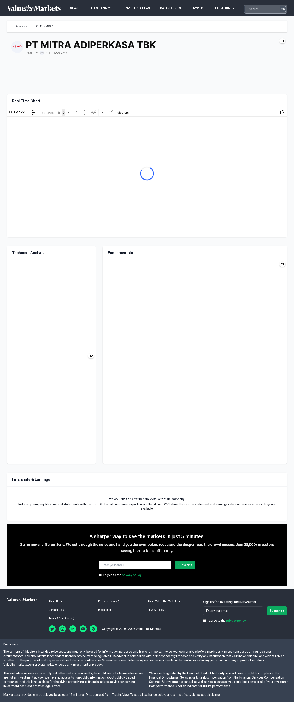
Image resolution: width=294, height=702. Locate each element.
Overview (21, 26)
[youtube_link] (83, 628)
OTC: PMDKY (45, 26)
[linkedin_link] (72, 628)
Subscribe (185, 565)
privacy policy (131, 575)
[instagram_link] (62, 628)
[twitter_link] (52, 628)
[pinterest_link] (93, 628)
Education (222, 8)
